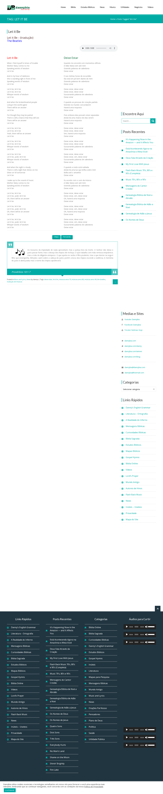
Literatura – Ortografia (137, 413)
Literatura (93, 670)
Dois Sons (54, 732)
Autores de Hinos (134, 488)
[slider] (151, 626)
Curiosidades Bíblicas (136, 432)
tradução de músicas (14, 282)
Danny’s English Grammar (138, 407)
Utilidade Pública (97, 739)
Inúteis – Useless (134, 507)
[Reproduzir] (127, 626)
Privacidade (131, 513)
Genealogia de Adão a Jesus (139, 213)
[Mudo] (146, 626)
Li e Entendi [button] (9, 790)
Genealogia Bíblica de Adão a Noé (139, 206)
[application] (140, 626)
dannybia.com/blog (132, 356)
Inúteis (92, 664)
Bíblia (73, 7)
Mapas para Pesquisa (99, 677)
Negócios (138, 7)
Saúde (92, 733)
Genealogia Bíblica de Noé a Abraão (139, 196)
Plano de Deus (96, 720)
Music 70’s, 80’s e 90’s (136, 179)
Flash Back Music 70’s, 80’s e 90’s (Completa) (139, 172)
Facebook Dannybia (132, 325)
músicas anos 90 (91, 279)
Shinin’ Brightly (57, 763)
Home (63, 7)
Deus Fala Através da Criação (139, 157)
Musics (113, 7)
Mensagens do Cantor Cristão (136, 187)
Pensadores (94, 714)
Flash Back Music (134, 494)
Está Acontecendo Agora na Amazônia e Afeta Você (139, 150)
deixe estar (48, 279)
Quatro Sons (56, 726)
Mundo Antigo (132, 482)
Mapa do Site (132, 519)
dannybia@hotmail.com (134, 372)
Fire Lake (54, 769)
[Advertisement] (139, 68)
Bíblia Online (132, 463)
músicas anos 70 (65, 279)
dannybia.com (130, 340)
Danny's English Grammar (101, 646)
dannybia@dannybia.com (135, 367)
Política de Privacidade (93, 786)
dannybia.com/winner (133, 351)
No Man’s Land (57, 751)
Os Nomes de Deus (135, 219)
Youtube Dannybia (132, 319)
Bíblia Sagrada (132, 438)
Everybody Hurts (58, 745)
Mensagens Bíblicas (135, 426)
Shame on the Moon (59, 757)
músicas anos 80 (78, 279)
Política (92, 726)
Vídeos (150, 7)
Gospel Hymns (132, 457)
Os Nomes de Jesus (59, 720)
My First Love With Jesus (137, 164)
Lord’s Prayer (132, 476)
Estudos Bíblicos (88, 7)
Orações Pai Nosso (98, 708)
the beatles (101, 279)
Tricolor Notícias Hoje (133, 330)
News (102, 7)
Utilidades (125, 7)
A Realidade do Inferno (136, 420)
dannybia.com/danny (133, 346)
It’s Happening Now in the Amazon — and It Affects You (139, 141)
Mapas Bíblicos (133, 451)
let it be (55, 279)
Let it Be (14, 32)
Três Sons (55, 738)
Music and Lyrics (20, 279)
